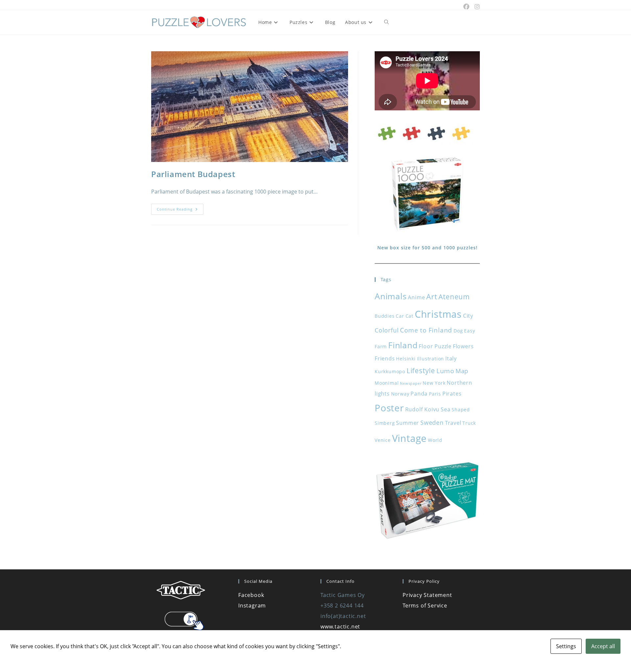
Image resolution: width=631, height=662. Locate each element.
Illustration (430, 358)
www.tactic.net (340, 626)
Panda (419, 393)
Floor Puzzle (435, 346)
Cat (409, 316)
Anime (416, 297)
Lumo (445, 370)
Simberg (385, 423)
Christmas (438, 314)
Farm (381, 346)
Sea (445, 409)
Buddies (385, 316)
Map (462, 371)
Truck (469, 423)
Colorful (387, 330)
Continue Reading (180, 210)
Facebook (251, 595)
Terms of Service (425, 605)
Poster (389, 407)
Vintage (409, 438)
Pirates (452, 393)
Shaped (461, 409)
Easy (469, 331)
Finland (403, 345)
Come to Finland (426, 330)
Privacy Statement (427, 595)
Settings (566, 646)
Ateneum (454, 296)
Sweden (432, 422)
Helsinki (405, 358)
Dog (458, 331)
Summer (407, 422)
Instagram (252, 605)
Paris (435, 394)
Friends (385, 358)
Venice (383, 440)
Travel (453, 422)
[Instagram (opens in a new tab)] (476, 6)
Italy (451, 358)
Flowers (463, 346)
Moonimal (387, 383)
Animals (391, 296)
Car (400, 316)
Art (431, 296)
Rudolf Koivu (422, 409)
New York (434, 383)
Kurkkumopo (390, 371)
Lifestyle (421, 370)
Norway (400, 394)
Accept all (603, 646)
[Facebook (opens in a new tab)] (466, 6)
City (468, 315)
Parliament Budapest (193, 174)
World (435, 440)
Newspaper (410, 383)
